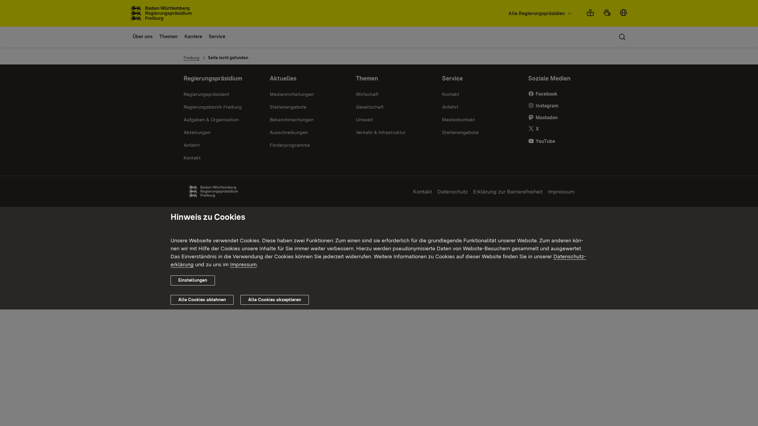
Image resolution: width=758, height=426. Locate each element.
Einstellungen (192, 280)
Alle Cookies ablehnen (202, 299)
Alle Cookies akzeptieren (274, 299)
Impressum (243, 264)
